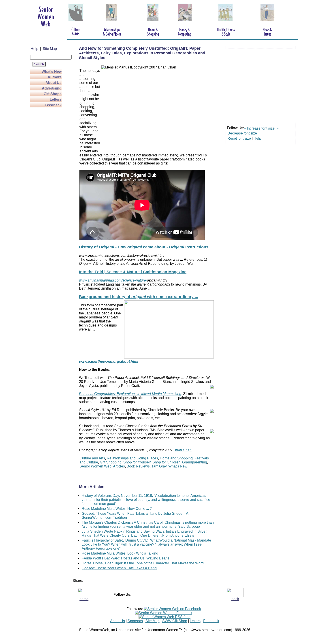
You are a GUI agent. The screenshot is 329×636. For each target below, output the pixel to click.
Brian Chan (182, 450)
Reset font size (239, 138)
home (83, 599)
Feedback (53, 105)
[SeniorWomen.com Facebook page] (172, 609)
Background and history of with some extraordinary (138, 297)
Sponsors (135, 621)
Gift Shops (53, 94)
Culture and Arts (92, 458)
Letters (56, 99)
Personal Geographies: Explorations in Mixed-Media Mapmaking (130, 394)
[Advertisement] (48, 175)
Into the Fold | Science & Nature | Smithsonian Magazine (132, 272)
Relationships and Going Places (132, 458)
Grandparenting (194, 462)
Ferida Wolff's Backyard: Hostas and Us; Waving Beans (125, 558)
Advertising (52, 88)
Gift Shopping (111, 462)
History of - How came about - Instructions (143, 247)
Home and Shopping (176, 458)
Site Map (50, 49)
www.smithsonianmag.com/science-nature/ (113, 280)
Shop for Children (166, 462)
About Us (53, 83)
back (235, 599)
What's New (52, 71)
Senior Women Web (95, 466)
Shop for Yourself (137, 462)
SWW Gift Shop (174, 621)
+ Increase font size (259, 128)
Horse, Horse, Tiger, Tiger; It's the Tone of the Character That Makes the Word (143, 563)
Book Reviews (138, 466)
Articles (119, 466)
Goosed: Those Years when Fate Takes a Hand (119, 568)
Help (34, 49)
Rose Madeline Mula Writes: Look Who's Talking (120, 553)
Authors (55, 77)
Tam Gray (159, 466)
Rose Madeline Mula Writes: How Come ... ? (117, 508)
